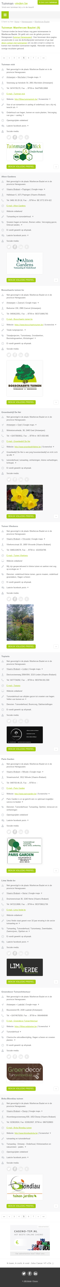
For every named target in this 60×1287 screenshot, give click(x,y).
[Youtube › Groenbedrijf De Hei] (26, 479)
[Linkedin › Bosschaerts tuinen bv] (20, 355)
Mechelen (22, 77)
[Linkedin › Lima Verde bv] (20, 953)
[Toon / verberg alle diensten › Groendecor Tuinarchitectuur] (33, 1039)
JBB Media (27, 1281)
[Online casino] (30, 1226)
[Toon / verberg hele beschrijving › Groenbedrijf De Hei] (33, 453)
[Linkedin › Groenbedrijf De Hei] (20, 479)
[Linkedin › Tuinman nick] (20, 137)
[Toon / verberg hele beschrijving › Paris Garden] (33, 800)
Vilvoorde (26, 539)
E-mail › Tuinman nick (16, 94)
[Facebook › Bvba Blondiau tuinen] (15, 1169)
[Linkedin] (35, 1273)
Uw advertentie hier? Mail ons (30, 1254)
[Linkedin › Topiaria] (20, 721)
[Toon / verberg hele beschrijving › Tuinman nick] (33, 106)
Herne (24, 893)
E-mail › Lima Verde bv (16, 910)
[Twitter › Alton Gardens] (9, 247)
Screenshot (45, 99)
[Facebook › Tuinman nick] (15, 137)
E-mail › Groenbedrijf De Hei (18, 441)
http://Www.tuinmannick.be (26, 99)
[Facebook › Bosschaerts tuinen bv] (15, 355)
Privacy (35, 1281)
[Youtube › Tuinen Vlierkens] (26, 599)
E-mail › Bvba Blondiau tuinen (19, 1128)
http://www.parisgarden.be (25, 794)
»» (44, 58)
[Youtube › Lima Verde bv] (26, 953)
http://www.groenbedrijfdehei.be (28, 447)
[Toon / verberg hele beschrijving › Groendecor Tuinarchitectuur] (33, 1031)
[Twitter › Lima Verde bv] (9, 953)
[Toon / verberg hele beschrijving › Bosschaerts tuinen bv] (33, 330)
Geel (20, 425)
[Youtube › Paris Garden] (26, 831)
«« (4, 58)
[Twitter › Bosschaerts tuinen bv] (9, 355)
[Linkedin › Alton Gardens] (20, 247)
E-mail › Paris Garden (16, 788)
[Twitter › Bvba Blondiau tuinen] (9, 1169)
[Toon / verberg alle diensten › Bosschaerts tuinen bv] (33, 337)
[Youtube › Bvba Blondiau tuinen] (26, 1169)
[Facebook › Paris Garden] (15, 831)
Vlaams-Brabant (13, 189)
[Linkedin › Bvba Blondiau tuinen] (20, 1169)
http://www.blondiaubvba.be (26, 1133)
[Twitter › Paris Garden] (9, 831)
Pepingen (26, 189)
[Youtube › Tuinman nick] (26, 137)
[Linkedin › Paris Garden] (20, 831)
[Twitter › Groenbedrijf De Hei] (9, 479)
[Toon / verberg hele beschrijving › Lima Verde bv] (33, 922)
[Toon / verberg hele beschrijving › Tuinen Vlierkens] (33, 568)
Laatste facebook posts (18, 126)
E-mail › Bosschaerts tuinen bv (20, 319)
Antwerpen (11, 77)
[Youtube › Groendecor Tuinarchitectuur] (26, 1056)
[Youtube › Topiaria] (26, 721)
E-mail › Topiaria (13, 685)
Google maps (34, 77)
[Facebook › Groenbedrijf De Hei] (15, 479)
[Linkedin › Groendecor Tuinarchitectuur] (20, 1056)
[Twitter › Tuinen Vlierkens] (9, 599)
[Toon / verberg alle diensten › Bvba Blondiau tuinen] (33, 1145)
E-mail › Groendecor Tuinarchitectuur (22, 1021)
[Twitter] (24, 1273)
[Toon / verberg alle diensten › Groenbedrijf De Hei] (33, 461)
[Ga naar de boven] (56, 167)
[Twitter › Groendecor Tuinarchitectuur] (9, 1056)
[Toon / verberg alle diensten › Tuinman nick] (33, 114)
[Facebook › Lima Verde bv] (15, 953)
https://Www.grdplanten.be (26, 1026)
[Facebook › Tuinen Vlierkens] (15, 599)
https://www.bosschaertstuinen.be (29, 325)
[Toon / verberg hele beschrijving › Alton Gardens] (33, 216)
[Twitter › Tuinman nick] (9, 137)
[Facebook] (29, 1273)
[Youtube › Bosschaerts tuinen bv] (26, 355)
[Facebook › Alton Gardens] (15, 247)
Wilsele (25, 772)
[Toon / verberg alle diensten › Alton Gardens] (33, 223)
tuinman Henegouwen (22, 37)
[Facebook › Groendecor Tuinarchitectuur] (15, 1056)
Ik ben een (48, 2)
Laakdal (21, 1004)
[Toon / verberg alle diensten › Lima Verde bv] (33, 930)
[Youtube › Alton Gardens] (26, 247)
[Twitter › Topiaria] (9, 721)
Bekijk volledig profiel (21, 166)
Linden (25, 669)
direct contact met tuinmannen (14, 43)
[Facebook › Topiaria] (15, 721)
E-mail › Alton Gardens (16, 206)
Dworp (25, 1111)
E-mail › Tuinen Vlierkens (17, 555)
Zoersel (21, 303)
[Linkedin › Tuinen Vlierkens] (20, 599)
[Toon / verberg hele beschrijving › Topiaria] (33, 698)
